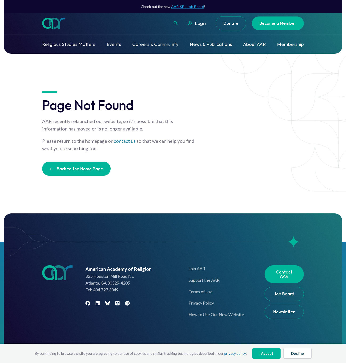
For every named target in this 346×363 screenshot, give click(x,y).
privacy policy (235, 353)
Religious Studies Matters (68, 44)
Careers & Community (155, 44)
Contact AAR (284, 274)
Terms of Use (201, 291)
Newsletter (284, 311)
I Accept (266, 353)
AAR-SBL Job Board (187, 6)
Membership (290, 44)
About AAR (254, 44)
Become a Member (277, 23)
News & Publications (211, 44)
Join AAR (197, 268)
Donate (230, 23)
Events (114, 44)
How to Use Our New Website (216, 314)
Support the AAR (204, 280)
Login (200, 23)
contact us (125, 141)
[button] (175, 23)
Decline (297, 353)
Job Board (284, 294)
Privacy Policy (201, 303)
